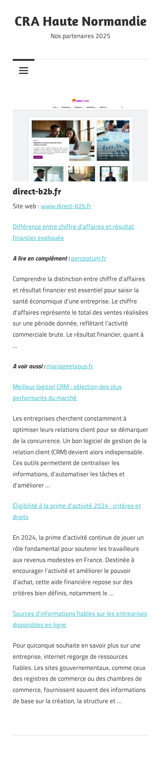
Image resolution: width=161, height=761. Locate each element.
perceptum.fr (88, 258)
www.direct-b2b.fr (66, 206)
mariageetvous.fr (69, 366)
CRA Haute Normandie (80, 20)
